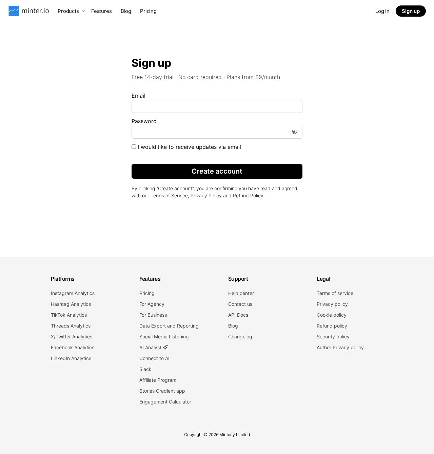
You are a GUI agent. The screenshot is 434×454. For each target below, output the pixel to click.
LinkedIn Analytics (71, 358)
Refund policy (332, 326)
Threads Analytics (71, 326)
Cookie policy (332, 315)
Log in (382, 11)
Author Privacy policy (340, 347)
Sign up (411, 11)
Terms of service (335, 293)
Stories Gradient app (162, 391)
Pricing (148, 11)
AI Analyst (151, 347)
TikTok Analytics (69, 315)
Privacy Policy (206, 195)
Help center (241, 293)
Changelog (240, 336)
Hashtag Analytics (71, 304)
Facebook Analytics (72, 347)
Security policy (333, 336)
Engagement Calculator (165, 401)
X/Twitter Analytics (71, 336)
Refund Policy (248, 195)
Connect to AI (154, 358)
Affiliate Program (157, 380)
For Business (153, 315)
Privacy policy (332, 304)
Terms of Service (169, 195)
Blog (126, 11)
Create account (217, 171)
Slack (145, 369)
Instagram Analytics (73, 293)
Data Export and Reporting (169, 326)
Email (138, 96)
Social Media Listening (164, 336)
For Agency (151, 304)
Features (101, 11)
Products (68, 11)
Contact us (240, 304)
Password (144, 121)
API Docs (238, 315)
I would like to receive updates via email (188, 147)
